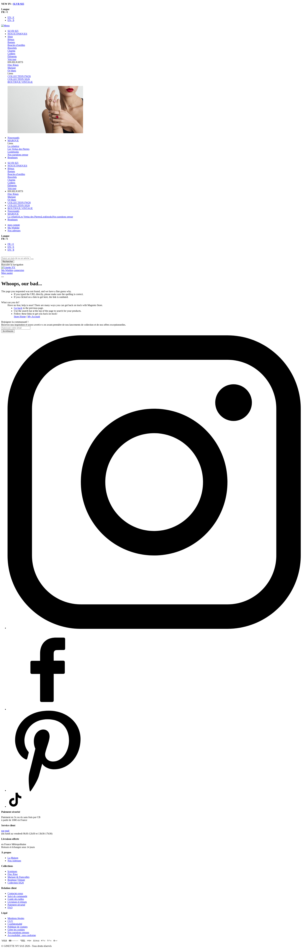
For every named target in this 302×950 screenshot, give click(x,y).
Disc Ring (13, 874)
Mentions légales (16, 918)
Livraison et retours (17, 902)
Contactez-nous (15, 893)
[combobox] (15, 258)
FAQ (10, 907)
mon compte (14, 225)
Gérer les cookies (16, 929)
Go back (18, 308)
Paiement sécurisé (16, 904)
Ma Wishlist (13, 227)
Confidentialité (15, 924)
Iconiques (12, 871)
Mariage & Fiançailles (18, 877)
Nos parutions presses (18, 932)
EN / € (11, 17)
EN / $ (11, 20)
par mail (5, 830)
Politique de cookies (18, 926)
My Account (34, 316)
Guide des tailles (16, 899)
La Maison (13, 857)
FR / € (11, 244)
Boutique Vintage (16, 880)
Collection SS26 (16, 882)
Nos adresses (14, 230)
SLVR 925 (18, 4)
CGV (10, 921)
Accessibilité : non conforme (22, 935)
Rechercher (8, 261)
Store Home (20, 316)
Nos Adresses (14, 860)
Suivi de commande (17, 896)
